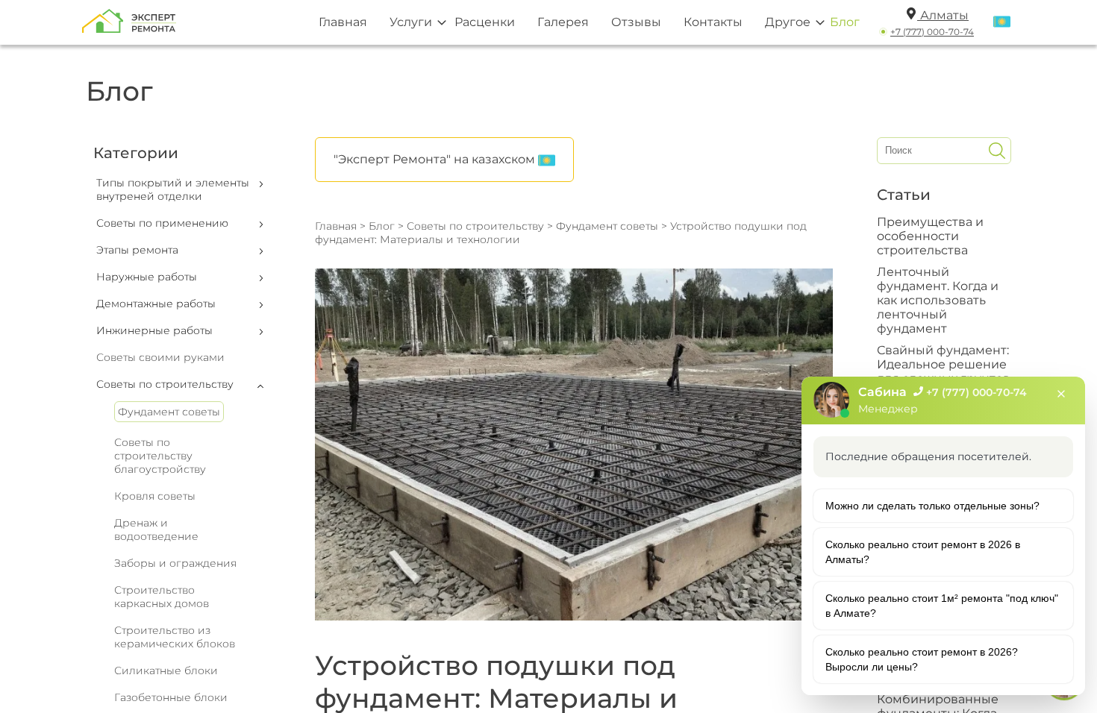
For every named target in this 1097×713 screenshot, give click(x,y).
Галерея (563, 22)
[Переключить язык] (1002, 22)
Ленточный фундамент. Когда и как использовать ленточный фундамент (937, 300)
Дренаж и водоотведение (156, 529)
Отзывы (636, 22)
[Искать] (997, 150)
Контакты (713, 22)
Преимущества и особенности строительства (930, 236)
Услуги (411, 22)
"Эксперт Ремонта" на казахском (436, 159)
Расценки (484, 22)
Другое (787, 22)
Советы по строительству (475, 226)
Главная (343, 22)
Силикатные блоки (166, 670)
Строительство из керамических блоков (174, 637)
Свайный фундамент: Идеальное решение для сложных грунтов (943, 364)
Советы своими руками (160, 357)
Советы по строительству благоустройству (160, 456)
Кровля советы (155, 496)
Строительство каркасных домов (161, 596)
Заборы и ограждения (175, 563)
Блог (845, 22)
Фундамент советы (169, 411)
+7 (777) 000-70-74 (932, 31)
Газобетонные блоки (171, 697)
